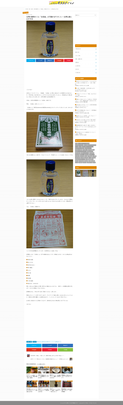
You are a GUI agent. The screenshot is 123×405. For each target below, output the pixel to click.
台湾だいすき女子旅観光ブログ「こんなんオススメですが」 (77, 402)
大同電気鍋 (90, 156)
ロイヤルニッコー (88, 148)
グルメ (77, 55)
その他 (77, 72)
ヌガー (80, 146)
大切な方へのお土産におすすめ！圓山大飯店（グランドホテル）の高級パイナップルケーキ (85, 120)
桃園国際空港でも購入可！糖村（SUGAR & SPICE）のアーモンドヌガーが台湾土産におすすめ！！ (85, 127)
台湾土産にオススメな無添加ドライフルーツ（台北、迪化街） (85, 133)
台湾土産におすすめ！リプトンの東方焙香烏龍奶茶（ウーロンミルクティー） (86, 105)
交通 (77, 62)
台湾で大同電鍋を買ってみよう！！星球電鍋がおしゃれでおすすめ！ (86, 111)
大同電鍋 (94, 156)
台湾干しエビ (92, 154)
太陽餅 (82, 157)
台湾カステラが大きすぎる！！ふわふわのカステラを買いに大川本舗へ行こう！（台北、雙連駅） (86, 83)
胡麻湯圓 (80, 162)
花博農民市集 (89, 162)
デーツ (76, 146)
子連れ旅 (78, 48)
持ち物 (90, 157)
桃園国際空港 (90, 159)
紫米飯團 (92, 160)
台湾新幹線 (77, 156)
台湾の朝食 (77, 154)
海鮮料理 (86, 160)
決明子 (76, 160)
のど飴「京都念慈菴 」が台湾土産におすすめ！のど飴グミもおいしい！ (85, 89)
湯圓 (89, 160)
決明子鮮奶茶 (81, 160)
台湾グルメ (82, 154)
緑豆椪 (76, 162)
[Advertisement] (49, 76)
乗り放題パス (85, 149)
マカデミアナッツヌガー (79, 148)
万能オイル (59, 341)
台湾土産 (39, 341)
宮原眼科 (86, 157)
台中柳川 (89, 149)
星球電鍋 (93, 157)
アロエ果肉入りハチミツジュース (90, 145)
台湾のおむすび (90, 151)
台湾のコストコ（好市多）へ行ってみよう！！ (86, 115)
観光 (77, 52)
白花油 (44, 341)
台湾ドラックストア (51, 341)
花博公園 (84, 162)
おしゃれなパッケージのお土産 (83, 143)
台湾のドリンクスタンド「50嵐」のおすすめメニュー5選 (86, 94)
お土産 (35, 341)
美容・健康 (30, 341)
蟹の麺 (94, 162)
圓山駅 (86, 156)
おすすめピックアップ (79, 145)
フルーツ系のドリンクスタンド (87, 146)
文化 (77, 69)
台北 (93, 149)
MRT (76, 143)
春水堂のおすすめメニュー (80, 159)
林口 (86, 159)
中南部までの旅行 (78, 149)
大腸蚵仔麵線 (77, 157)
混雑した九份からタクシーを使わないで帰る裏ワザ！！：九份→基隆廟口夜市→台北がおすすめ (86, 100)
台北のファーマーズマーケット (80, 151)
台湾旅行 (81, 156)
